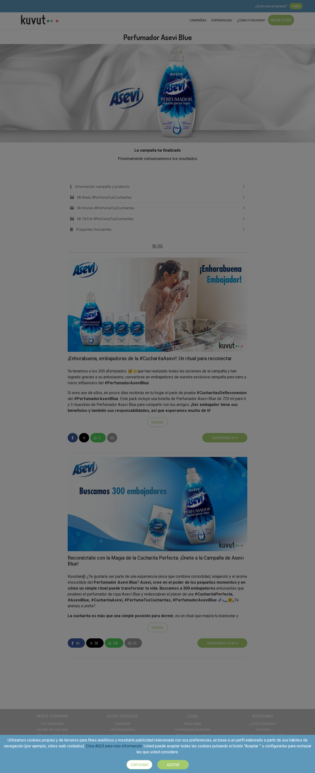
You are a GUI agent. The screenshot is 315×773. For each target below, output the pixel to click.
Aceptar (173, 765)
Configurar (139, 765)
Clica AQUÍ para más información (114, 746)
